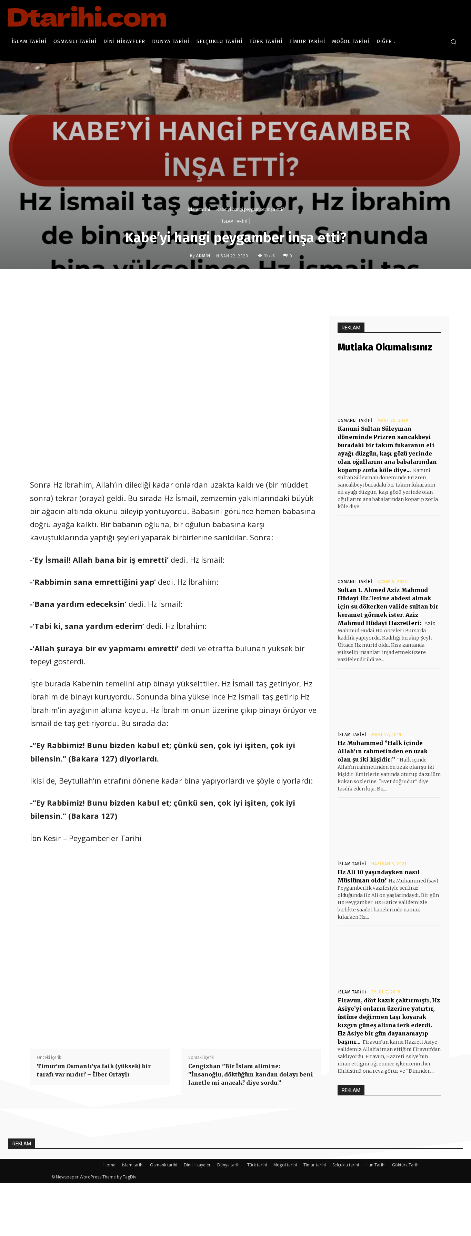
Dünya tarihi (229, 1165)
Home (109, 1165)
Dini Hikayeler (197, 1165)
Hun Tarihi (375, 1165)
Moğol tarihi (285, 1165)
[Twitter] (241, 283)
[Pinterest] (257, 283)
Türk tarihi (257, 1165)
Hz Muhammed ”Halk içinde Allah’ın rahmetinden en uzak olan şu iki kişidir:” (383, 751)
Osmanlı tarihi (355, 420)
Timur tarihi (314, 1165)
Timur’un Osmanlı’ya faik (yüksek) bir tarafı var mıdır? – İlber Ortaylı (94, 1070)
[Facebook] (225, 283)
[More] (289, 283)
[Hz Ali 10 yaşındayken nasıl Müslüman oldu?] (389, 829)
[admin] (184, 255)
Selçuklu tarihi (345, 1165)
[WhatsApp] (273, 283)
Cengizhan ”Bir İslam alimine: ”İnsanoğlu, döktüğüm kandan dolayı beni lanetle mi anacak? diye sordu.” (250, 1074)
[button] (453, 41)
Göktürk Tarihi (406, 1165)
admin (203, 256)
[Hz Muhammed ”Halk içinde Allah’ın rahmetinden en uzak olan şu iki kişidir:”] (389, 699)
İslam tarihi (199, 209)
